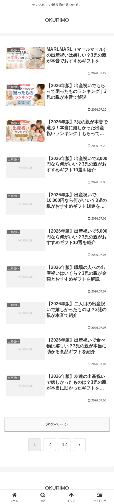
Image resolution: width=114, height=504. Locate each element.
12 (64, 444)
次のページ (57, 424)
